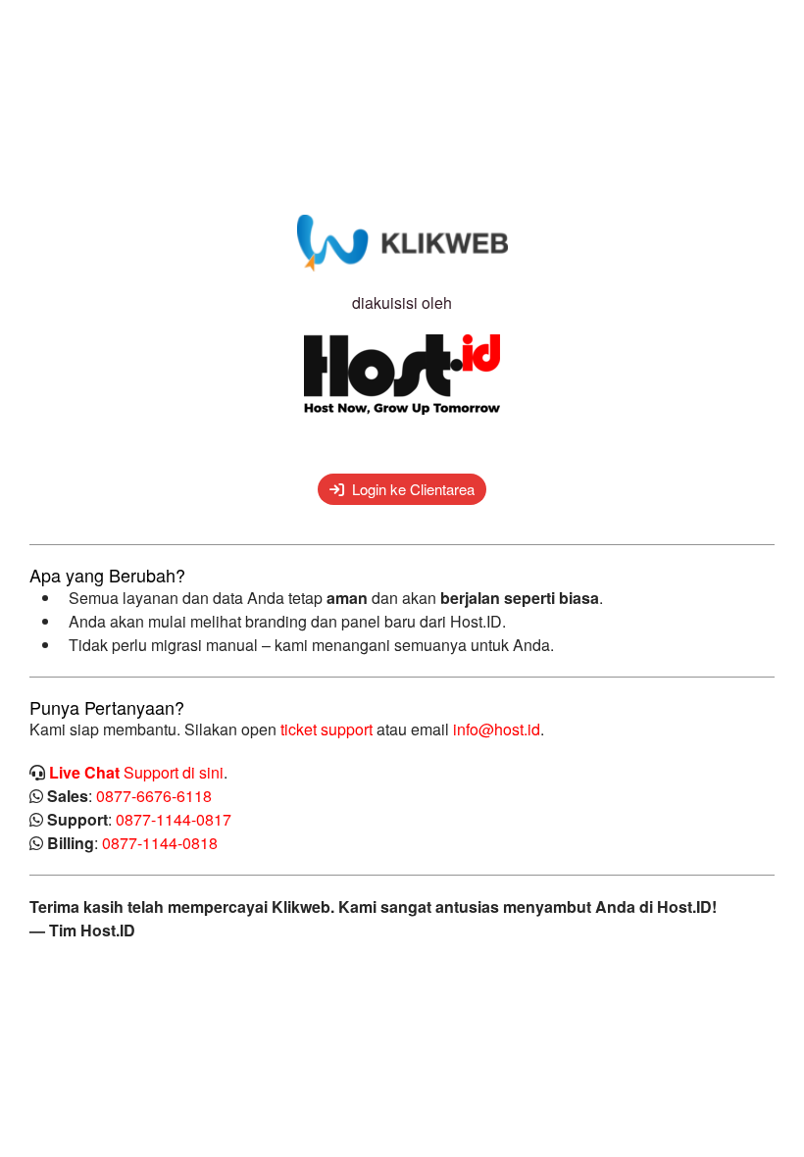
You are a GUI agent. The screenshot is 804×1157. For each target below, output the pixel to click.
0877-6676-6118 (154, 795)
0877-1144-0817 (173, 819)
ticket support (326, 729)
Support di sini (136, 772)
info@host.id (496, 729)
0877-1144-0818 (160, 842)
